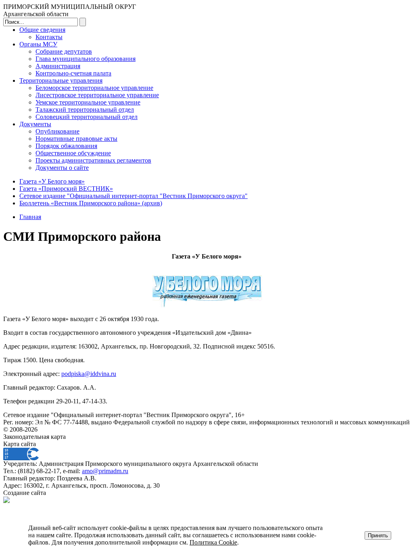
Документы (35, 124)
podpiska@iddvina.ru (88, 373)
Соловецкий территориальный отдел (86, 116)
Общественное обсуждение (73, 153)
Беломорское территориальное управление (94, 87)
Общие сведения (42, 29)
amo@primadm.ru (105, 471)
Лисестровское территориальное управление (97, 95)
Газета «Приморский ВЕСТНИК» (66, 188)
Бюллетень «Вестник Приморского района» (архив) (90, 203)
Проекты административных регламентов (93, 160)
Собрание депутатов (63, 51)
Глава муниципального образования (85, 58)
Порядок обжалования (66, 145)
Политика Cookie (213, 542)
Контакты (49, 36)
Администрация (57, 66)
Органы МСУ (38, 44)
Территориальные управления (60, 80)
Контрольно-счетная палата (73, 73)
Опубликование (57, 131)
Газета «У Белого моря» (52, 181)
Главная (30, 216)
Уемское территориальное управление (87, 102)
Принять (378, 535)
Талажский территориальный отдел (84, 109)
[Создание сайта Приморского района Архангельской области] (6, 500)
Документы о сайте (62, 167)
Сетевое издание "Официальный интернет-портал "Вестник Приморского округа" (133, 195)
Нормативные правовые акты (76, 138)
